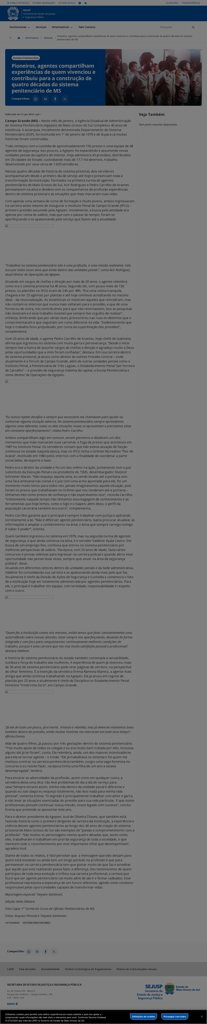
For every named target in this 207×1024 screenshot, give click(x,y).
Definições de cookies (143, 1016)
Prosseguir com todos (174, 1016)
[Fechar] (201, 1016)
